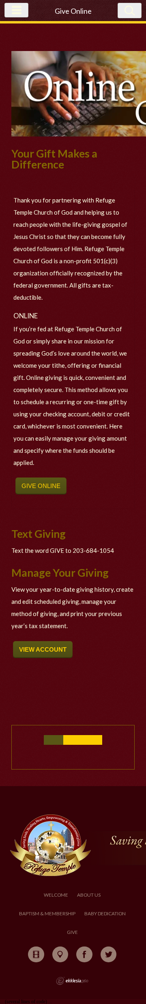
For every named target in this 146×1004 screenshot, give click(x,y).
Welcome (56, 895)
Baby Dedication (105, 913)
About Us (89, 895)
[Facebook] (84, 954)
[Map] (60, 954)
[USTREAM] (36, 954)
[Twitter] (109, 954)
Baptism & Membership (47, 913)
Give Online (40, 485)
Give (72, 932)
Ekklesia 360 (72, 981)
